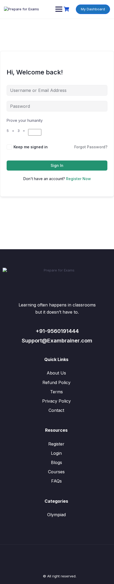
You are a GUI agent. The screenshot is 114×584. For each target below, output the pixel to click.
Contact (56, 410)
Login (56, 453)
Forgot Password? (90, 147)
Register (56, 444)
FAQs (56, 481)
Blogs (56, 462)
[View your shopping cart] (67, 9)
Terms (56, 391)
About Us (56, 373)
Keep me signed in (31, 147)
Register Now (78, 178)
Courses (56, 471)
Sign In (57, 165)
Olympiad (56, 514)
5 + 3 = (17, 130)
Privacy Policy (56, 401)
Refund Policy (56, 382)
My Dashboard (93, 9)
